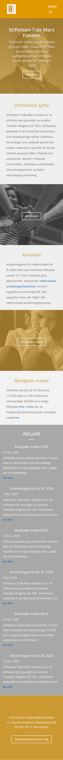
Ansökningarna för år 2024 (31, 655)
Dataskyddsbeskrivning (31, 739)
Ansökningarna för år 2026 (31, 488)
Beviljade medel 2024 (31, 613)
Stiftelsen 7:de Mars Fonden (31, 33)
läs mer (8, 478)
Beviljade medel (31, 342)
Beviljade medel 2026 (31, 446)
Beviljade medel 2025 (31, 530)
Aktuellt (31, 74)
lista (21, 406)
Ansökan (31, 216)
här (17, 417)
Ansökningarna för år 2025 (31, 572)
